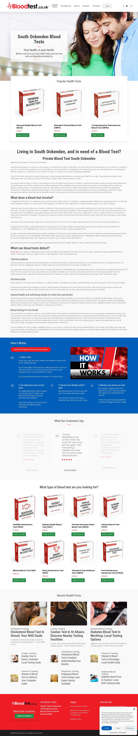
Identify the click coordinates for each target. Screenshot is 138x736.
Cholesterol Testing (20, 629)
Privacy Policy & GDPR (78, 706)
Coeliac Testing (58, 629)
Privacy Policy (122, 732)
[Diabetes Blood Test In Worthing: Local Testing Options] (108, 624)
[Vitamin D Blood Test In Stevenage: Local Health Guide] (108, 658)
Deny (118, 728)
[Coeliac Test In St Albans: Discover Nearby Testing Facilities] (69, 624)
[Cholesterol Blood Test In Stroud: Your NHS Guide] (29, 623)
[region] (69, 451)
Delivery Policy (76, 719)
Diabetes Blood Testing (101, 629)
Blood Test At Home (49, 711)
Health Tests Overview (50, 706)
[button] (134, 709)
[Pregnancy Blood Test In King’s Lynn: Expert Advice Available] (69, 678)
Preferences (130, 728)
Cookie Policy (113, 732)
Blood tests (15, 252)
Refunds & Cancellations (80, 710)
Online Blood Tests (49, 709)
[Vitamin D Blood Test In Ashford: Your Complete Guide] (29, 678)
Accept (107, 728)
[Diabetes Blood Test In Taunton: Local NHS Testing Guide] (108, 678)
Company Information (79, 713)
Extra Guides (46, 714)
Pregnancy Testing (70, 671)
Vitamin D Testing (109, 653)
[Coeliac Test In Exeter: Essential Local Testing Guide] (29, 658)
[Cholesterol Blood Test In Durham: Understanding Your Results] (69, 658)
